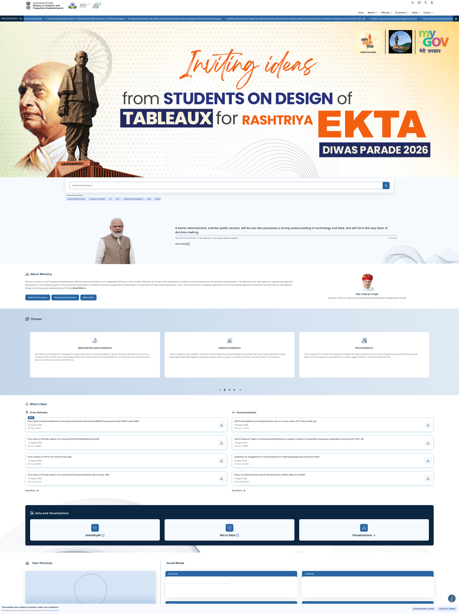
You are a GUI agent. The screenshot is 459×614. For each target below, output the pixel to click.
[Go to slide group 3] (234, 287)
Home (361, 12)
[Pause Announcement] (456, 19)
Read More (78, 185)
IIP (110, 97)
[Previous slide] (220, 287)
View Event (181, 141)
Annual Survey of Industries (133, 97)
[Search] (386, 83)
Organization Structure (65, 195)
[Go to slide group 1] (225, 287)
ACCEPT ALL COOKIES (447, 609)
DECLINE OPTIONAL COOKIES (423, 609)
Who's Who (88, 195)
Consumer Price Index (97, 97)
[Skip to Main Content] (419, 2)
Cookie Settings (53, 610)
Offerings (385, 12)
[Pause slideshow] (108, 522)
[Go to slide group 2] (229, 287)
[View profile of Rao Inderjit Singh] (367, 179)
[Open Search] (412, 2)
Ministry (371, 12)
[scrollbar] (296, 477)
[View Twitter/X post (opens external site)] (369, 516)
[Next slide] (240, 287)
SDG (149, 97)
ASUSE (157, 97)
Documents (400, 12)
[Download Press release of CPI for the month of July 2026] (221, 358)
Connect (427, 12)
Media (415, 12)
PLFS (117, 97)
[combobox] (226, 83)
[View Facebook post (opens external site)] (369, 485)
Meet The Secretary (37, 195)
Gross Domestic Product (76, 97)
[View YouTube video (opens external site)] (232, 516)
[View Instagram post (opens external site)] (232, 485)
